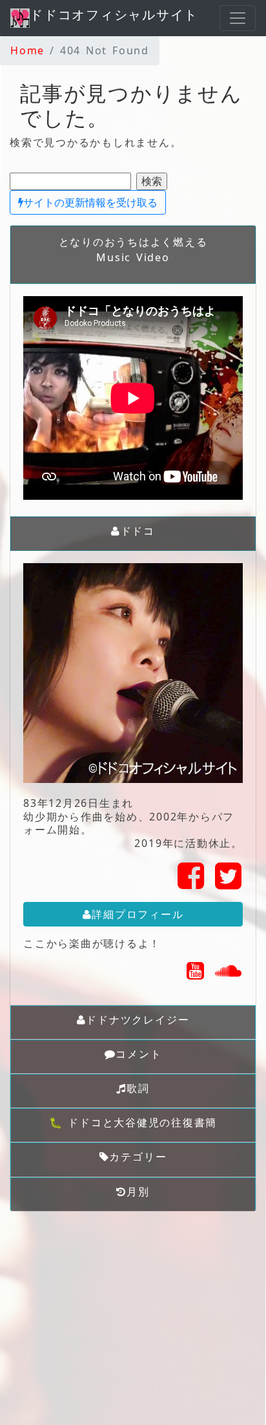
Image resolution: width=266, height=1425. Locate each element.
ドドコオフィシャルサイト (114, 14)
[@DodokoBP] (229, 883)
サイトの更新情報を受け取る (90, 202)
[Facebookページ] (191, 883)
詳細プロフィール (137, 914)
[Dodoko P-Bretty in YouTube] (196, 974)
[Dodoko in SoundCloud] (229, 974)
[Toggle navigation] (238, 18)
